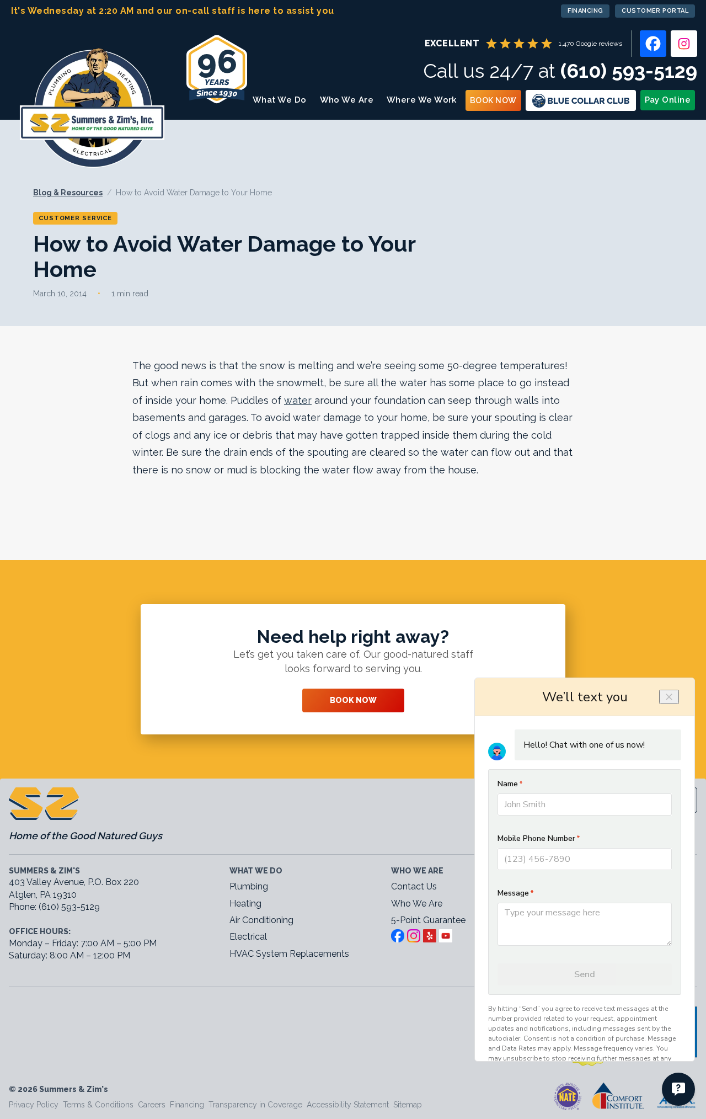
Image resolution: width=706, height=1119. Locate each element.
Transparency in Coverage (255, 1104)
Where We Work (422, 100)
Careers (151, 1104)
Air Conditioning (261, 920)
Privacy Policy (33, 1104)
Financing (585, 10)
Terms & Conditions (98, 1104)
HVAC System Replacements (289, 954)
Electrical (248, 936)
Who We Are (347, 100)
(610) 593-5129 (628, 70)
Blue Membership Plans (581, 100)
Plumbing (248, 886)
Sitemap (407, 1104)
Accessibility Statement (348, 1104)
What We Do (280, 100)
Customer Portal (655, 10)
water (298, 400)
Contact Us (414, 886)
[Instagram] (684, 43)
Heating (245, 903)
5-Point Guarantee (428, 920)
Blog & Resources (68, 192)
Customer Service (75, 218)
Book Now (493, 100)
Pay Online (668, 100)
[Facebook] (653, 43)
